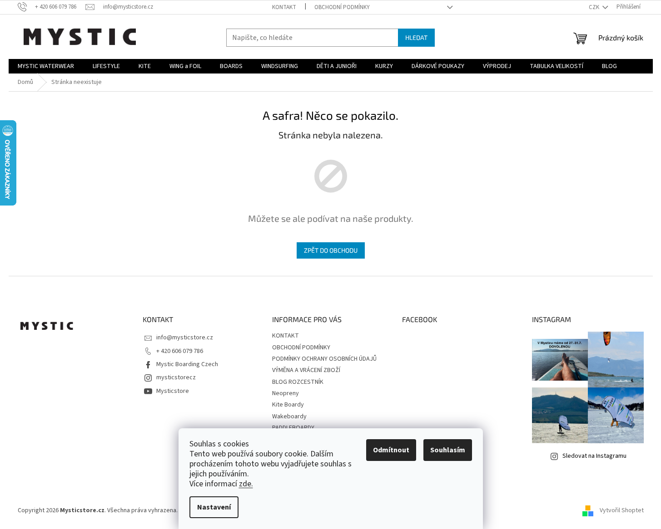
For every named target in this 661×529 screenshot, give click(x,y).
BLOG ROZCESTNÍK (297, 382)
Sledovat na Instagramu (594, 455)
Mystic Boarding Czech (187, 364)
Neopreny (285, 393)
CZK (595, 7)
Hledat (416, 37)
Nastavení (214, 507)
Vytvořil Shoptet (622, 510)
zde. (246, 484)
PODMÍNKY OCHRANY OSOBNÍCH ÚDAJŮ (324, 358)
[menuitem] (46, 66)
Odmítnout (391, 450)
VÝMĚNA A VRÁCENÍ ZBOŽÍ (306, 370)
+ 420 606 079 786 (179, 351)
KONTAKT (284, 7)
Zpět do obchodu (331, 250)
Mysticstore (172, 391)
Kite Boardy (288, 404)
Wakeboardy (289, 416)
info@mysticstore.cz (184, 337)
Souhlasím (447, 450)
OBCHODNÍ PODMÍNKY (342, 7)
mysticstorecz (176, 377)
